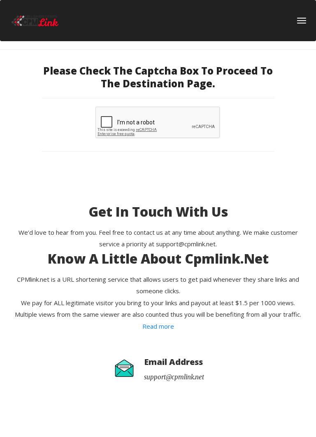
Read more (158, 326)
